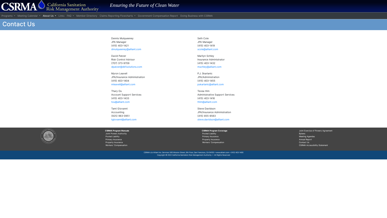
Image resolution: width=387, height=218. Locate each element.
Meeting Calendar (28, 15)
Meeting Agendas (307, 136)
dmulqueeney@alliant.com (126, 49)
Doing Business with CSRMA (196, 15)
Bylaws (302, 133)
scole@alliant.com (207, 49)
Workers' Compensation (116, 145)
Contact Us (304, 142)
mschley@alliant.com (209, 66)
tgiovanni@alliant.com (124, 119)
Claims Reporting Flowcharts (117, 15)
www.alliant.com (222, 152)
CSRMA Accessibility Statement (313, 145)
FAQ (69, 15)
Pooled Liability (112, 136)
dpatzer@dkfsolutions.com (126, 66)
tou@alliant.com (120, 101)
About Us (48, 15)
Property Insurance (114, 142)
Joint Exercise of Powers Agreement (315, 131)
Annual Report (305, 139)
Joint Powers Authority (116, 133)
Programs (7, 15)
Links (61, 15)
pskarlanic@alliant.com (210, 84)
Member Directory (86, 15)
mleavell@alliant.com (123, 84)
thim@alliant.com (207, 101)
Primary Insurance (114, 139)
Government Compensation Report (158, 15)
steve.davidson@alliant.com (213, 119)
